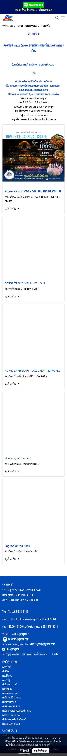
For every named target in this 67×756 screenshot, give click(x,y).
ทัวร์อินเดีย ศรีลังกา (11, 707)
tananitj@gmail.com (18, 639)
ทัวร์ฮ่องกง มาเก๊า (10, 685)
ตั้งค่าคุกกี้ (24, 750)
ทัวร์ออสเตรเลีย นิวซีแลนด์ (14, 720)
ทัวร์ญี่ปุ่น (6, 680)
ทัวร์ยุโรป (6, 667)
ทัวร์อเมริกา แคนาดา (11, 715)
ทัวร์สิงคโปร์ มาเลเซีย (11, 698)
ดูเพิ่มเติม (11, 208)
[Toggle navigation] (63, 18)
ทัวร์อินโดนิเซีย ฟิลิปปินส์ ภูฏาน (16, 711)
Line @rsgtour (12, 649)
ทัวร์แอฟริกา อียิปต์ (11, 724)
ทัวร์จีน (5, 672)
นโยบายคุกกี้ (44, 744)
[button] (56, 18)
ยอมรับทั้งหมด (40, 750)
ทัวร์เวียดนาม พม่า (10, 694)
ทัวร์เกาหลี (7, 689)
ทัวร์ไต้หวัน (7, 676)
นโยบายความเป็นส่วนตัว (23, 744)
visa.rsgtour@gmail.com (42, 644)
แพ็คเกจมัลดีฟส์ (9, 702)
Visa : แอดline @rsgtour (15, 634)
